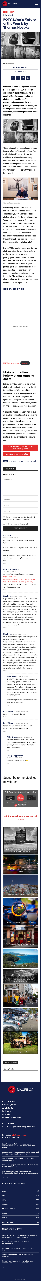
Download (25, 363)
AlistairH (7, 535)
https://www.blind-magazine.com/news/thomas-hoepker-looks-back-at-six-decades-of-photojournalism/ (19, 579)
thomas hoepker (30, 461)
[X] (18, 78)
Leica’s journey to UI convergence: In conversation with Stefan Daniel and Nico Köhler (18, 1146)
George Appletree (11, 569)
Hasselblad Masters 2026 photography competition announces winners (18, 1262)
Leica (5, 12)
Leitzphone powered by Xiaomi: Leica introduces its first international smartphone (20, 1172)
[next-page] (7, 1177)
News (13, 12)
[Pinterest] (23, 78)
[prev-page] (3, 1177)
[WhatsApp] (28, 78)
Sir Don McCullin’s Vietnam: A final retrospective (15, 1243)
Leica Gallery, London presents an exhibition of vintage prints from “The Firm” (19, 1236)
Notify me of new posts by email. (16, 524)
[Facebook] (13, 78)
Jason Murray (21, 67)
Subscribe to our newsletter (17, 454)
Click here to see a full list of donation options (20, 447)
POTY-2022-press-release (11, 363)
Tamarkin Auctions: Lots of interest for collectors (17, 1255)
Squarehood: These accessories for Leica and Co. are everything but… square (20, 1153)
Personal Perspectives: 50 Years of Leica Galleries (18, 1249)
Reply (4, 563)
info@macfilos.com (19, 1135)
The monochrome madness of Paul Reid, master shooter (18, 1159)
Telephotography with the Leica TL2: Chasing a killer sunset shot (20, 1166)
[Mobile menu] (36, 3)
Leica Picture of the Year (16, 461)
